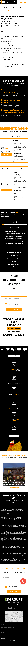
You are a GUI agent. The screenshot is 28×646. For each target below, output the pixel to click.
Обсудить (14, 309)
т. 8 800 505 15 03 (14, 604)
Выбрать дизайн (6, 154)
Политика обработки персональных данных (7, 633)
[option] (14, 474)
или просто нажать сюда (8, 8)
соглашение (19, 304)
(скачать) (19, 193)
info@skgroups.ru (16, 608)
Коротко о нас (4, 624)
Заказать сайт (6, 190)
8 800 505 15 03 (19, 9)
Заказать (14, 591)
